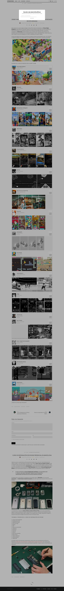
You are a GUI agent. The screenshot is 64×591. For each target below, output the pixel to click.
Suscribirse (40, 15)
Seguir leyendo (32, 18)
